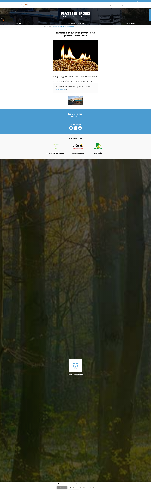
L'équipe (137, 1)
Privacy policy (91, 487)
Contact (147, 1)
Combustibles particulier (95, 5)
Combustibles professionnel (110, 5)
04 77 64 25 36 (19, 23)
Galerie (142, 1)
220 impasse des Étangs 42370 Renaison (76, 23)
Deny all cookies (73, 487)
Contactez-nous (130, 23)
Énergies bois (83, 5)
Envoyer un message (75, 120)
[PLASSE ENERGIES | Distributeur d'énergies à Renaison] (26, 5)
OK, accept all (62, 487)
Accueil (131, 1)
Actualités (49, 26)
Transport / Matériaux (125, 5)
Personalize (83, 487)
